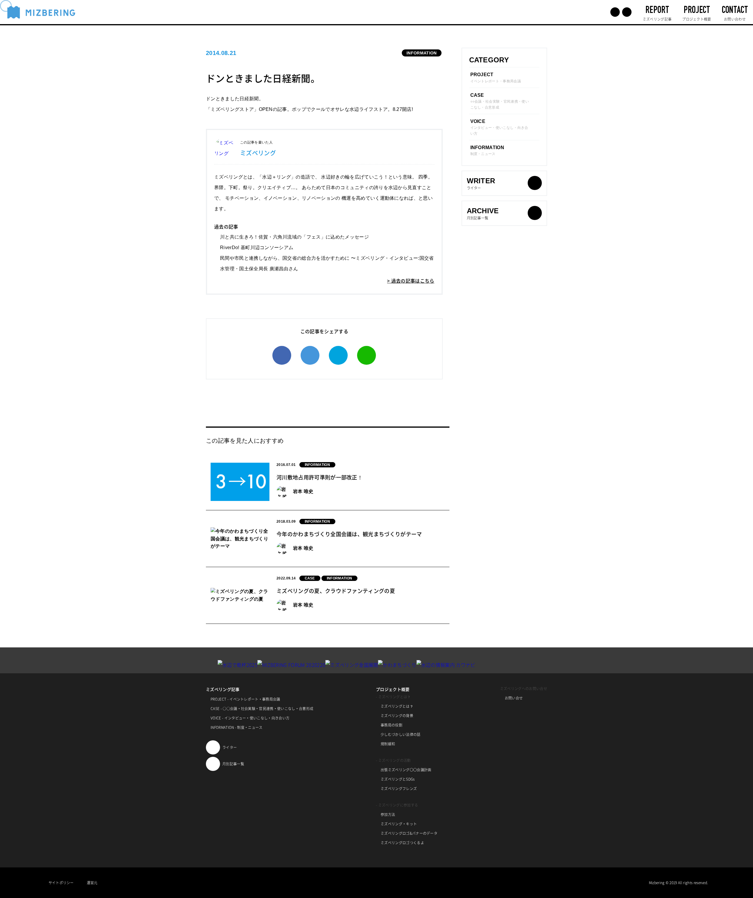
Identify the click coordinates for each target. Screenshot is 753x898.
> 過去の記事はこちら (410, 280)
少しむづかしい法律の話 (401, 734)
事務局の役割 (391, 725)
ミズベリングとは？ (397, 706)
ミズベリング (258, 153)
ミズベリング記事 (223, 689)
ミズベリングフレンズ (399, 788)
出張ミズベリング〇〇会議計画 (406, 769)
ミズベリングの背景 (397, 715)
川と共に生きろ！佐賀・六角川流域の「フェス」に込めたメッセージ (294, 236)
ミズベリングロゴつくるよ (402, 842)
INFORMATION (422, 53)
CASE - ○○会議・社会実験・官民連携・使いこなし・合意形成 (262, 708)
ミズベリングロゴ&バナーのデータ (409, 833)
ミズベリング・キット (399, 824)
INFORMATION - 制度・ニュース (237, 727)
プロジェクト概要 (393, 689)
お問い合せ (514, 698)
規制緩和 (388, 744)
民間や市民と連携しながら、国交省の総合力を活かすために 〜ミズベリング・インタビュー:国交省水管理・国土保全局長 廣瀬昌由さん (327, 263)
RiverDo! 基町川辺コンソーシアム (256, 247)
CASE (310, 578)
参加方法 (388, 814)
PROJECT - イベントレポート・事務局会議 (245, 699)
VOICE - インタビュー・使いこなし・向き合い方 (250, 718)
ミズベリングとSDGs (398, 779)
